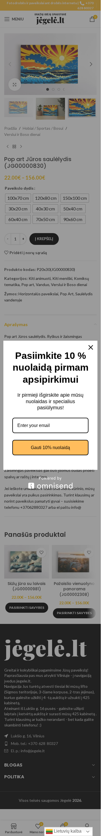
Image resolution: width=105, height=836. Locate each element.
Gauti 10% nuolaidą (50, 447)
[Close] (90, 347)
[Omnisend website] (50, 482)
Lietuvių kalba (67, 831)
